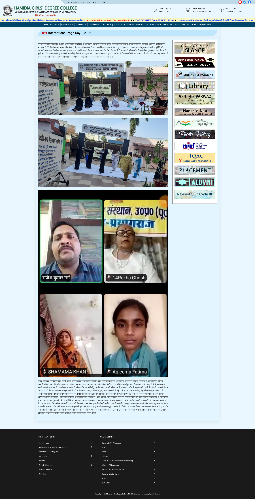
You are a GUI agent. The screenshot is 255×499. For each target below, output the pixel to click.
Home (46, 24)
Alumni (42, 461)
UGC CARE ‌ (106, 483)
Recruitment (196, 24)
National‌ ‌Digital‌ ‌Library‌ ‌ (111, 474)
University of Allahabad (111, 443)
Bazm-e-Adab (155, 24)
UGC (103, 447)
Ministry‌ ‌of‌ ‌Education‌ (110, 465)
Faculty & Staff (113, 24)
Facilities (128, 24)
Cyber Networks (154, 494)
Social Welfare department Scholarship (117, 461)
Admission (92, 24)
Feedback (182, 24)
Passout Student (46, 469)
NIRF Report (44, 474)
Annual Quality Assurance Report (52, 447)
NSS (164, 24)
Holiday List (44, 443)
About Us (54, 24)
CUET (103, 24)
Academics (79, 24)
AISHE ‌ (104, 478)
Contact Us (207, 24)
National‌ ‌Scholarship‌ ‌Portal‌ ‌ (113, 469)
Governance (66, 24)
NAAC (172, 24)
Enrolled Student (46, 465)
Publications (141, 24)
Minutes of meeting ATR (49, 452)
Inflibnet (105, 456)
